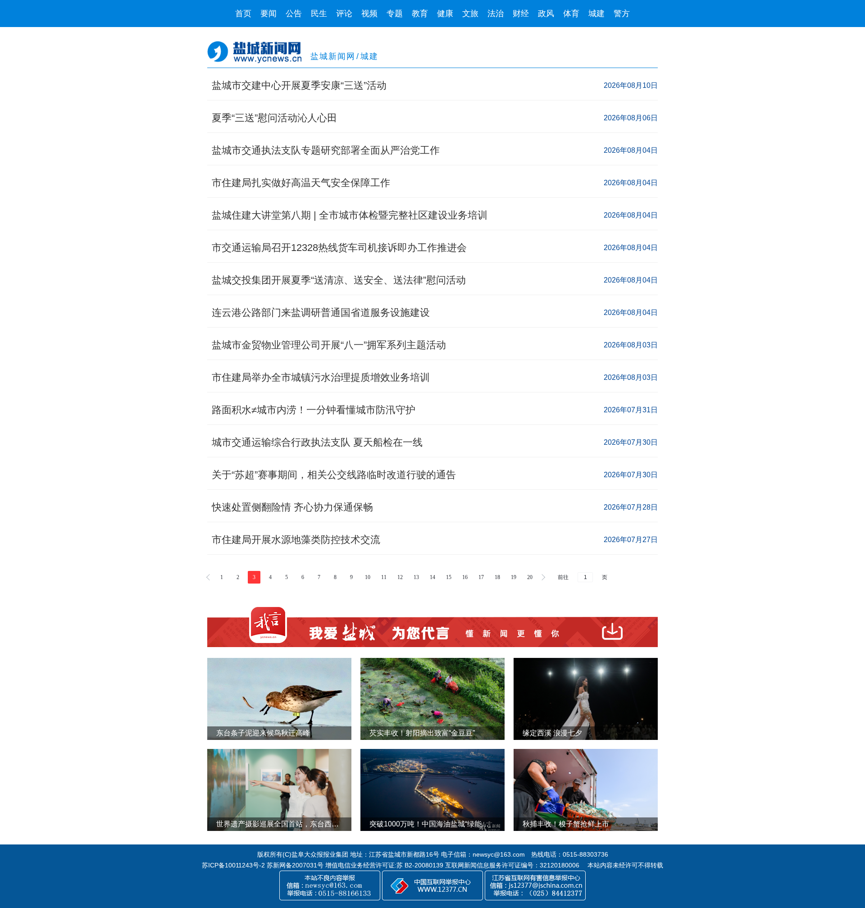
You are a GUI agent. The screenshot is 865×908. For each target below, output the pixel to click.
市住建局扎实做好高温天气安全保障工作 (301, 182)
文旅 (470, 13)
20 (530, 577)
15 (448, 577)
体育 (571, 13)
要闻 (268, 13)
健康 (445, 13)
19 (513, 577)
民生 (319, 13)
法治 (495, 13)
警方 (622, 13)
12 (400, 577)
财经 (521, 13)
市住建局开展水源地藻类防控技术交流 (296, 539)
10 (367, 577)
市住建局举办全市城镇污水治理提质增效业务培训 (321, 377)
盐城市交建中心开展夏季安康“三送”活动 (299, 85)
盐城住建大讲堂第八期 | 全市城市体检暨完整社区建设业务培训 (349, 215)
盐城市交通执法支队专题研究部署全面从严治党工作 (326, 150)
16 (465, 577)
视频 (369, 13)
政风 (546, 13)
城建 (596, 13)
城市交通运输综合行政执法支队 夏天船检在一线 (317, 442)
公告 (294, 13)
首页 (243, 13)
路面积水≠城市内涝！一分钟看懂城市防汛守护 (313, 409)
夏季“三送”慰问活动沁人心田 (274, 117)
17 (481, 577)
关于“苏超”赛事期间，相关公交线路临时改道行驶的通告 (334, 474)
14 (432, 577)
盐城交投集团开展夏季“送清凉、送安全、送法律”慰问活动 (339, 280)
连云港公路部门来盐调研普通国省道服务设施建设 (321, 312)
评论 (344, 13)
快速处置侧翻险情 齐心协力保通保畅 (292, 507)
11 (384, 577)
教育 (420, 13)
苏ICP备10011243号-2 (233, 865)
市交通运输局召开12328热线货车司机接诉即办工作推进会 (339, 247)
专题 (395, 13)
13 (416, 577)
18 (497, 577)
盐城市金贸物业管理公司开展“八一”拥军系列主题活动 (330, 345)
